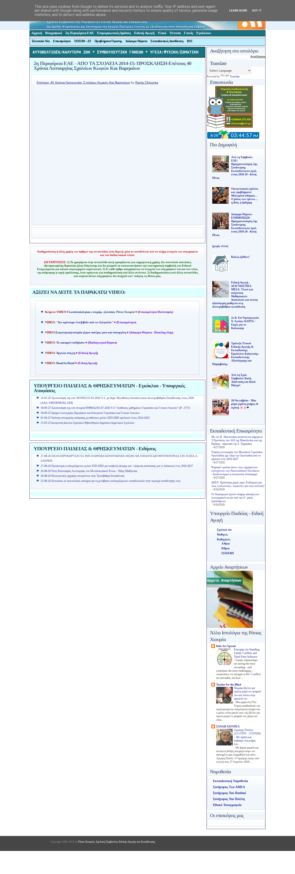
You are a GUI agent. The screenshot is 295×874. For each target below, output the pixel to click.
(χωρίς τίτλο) (220, 246)
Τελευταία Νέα (41, 41)
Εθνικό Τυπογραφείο (227, 805)
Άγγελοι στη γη (66, 353)
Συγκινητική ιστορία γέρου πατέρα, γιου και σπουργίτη (91, 332)
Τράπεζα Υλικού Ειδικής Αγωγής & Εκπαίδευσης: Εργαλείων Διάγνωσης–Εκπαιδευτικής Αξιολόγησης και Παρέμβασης (235, 354)
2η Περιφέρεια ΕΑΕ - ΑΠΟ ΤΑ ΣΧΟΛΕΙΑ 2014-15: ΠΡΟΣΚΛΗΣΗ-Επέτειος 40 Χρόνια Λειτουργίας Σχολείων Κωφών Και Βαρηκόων (112, 65)
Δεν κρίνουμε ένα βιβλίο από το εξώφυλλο (85, 322)
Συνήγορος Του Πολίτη (229, 799)
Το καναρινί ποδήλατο (70, 342)
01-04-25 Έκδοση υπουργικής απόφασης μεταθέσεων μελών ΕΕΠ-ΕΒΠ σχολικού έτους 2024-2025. (95, 417)
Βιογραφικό (53, 33)
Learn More (238, 10)
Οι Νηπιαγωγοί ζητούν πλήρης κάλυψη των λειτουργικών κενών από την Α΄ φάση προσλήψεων (235, 498)
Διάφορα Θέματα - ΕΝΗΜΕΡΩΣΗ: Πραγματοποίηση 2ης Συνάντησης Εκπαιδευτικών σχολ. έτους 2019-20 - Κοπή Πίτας (234, 225)
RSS (189, 41)
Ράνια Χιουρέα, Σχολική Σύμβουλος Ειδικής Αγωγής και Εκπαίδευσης (116, 841)
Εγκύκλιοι (203, 33)
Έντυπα (175, 33)
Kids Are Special (226, 646)
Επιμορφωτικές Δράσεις (114, 33)
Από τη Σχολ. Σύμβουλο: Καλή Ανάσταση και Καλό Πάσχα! (243, 380)
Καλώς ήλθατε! (240, 257)
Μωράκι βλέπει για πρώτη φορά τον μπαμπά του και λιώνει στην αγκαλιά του (247, 693)
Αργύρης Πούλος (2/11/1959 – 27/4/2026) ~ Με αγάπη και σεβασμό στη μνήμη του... (247, 737)
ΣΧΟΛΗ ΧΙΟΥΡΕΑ (228, 726)
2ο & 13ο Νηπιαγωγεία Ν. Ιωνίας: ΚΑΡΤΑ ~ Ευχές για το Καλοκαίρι (245, 323)
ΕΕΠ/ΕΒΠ (227, 553)
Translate (235, 76)
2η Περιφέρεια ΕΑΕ (79, 33)
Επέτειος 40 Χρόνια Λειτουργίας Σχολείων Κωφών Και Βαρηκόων (83, 82)
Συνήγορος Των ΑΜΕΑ (229, 787)
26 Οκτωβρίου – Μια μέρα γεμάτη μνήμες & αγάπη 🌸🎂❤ (244, 404)
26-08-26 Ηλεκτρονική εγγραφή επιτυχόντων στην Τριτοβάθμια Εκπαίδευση (82, 475)
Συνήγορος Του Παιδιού (229, 793)
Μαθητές (222, 534)
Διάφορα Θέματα (136, 41)
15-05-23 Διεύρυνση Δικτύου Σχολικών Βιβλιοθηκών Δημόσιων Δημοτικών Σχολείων (87, 422)
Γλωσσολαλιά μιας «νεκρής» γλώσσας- (101, 312)
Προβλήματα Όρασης (108, 41)
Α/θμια (225, 543)
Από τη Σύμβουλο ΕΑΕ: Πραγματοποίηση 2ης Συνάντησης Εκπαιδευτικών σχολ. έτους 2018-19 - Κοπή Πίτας (234, 168)
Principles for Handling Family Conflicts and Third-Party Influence (247, 653)
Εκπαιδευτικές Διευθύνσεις (166, 41)
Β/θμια (225, 548)
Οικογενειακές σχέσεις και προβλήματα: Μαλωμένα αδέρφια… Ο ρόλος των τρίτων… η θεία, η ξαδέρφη (244, 195)
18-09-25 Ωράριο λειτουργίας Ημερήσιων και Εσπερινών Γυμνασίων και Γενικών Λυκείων (90, 413)
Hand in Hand (65, 363)
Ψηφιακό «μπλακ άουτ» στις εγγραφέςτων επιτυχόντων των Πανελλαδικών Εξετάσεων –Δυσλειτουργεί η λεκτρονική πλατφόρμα (235, 471)
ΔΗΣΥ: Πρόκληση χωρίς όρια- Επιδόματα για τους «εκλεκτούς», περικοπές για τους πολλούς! (238, 484)
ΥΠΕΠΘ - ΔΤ (82, 41)
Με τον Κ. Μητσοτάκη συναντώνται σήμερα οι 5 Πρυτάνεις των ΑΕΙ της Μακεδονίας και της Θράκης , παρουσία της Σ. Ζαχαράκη (237, 440)
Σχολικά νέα (224, 529)
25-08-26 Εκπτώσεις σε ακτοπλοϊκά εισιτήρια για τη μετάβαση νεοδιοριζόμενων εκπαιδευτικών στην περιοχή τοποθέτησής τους (111, 481)
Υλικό (162, 33)
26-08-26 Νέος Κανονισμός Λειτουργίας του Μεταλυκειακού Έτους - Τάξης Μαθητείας (89, 471)
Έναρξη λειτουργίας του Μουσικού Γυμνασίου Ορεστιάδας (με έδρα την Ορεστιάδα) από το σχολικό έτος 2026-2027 (237, 455)
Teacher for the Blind (228, 684)
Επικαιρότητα (62, 41)
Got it (257, 10)
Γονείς (188, 33)
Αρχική (36, 33)
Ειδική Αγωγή (144, 33)
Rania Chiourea (146, 82)
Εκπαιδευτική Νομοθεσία (230, 781)
